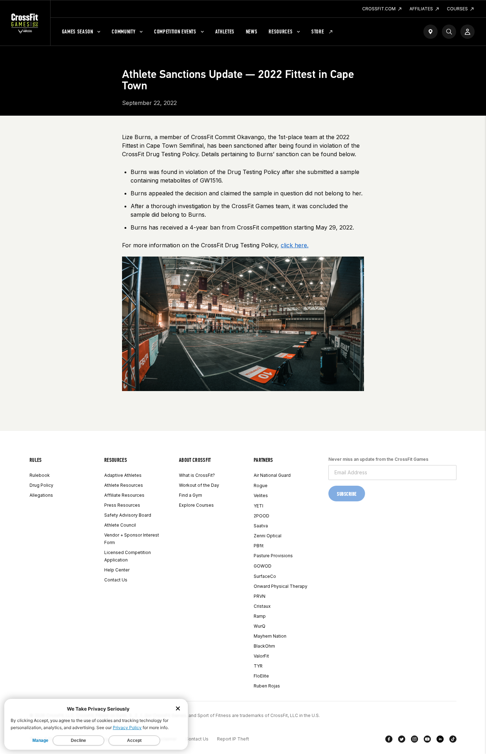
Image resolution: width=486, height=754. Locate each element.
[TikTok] (452, 740)
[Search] (449, 32)
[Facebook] (388, 740)
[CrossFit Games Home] (25, 23)
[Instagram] (414, 740)
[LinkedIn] (440, 740)
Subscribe (346, 494)
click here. (294, 245)
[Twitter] (401, 740)
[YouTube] (427, 740)
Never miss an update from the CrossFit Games (378, 459)
